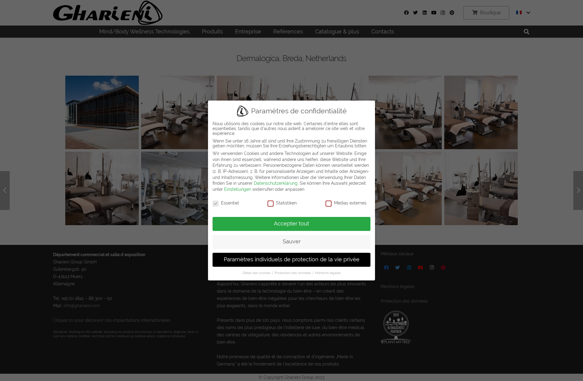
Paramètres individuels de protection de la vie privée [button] (292, 259)
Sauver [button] (292, 242)
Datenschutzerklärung (276, 183)
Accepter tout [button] (291, 224)
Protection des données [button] (293, 273)
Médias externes (350, 203)
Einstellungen (237, 189)
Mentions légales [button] (328, 273)
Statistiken (286, 203)
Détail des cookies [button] (257, 273)
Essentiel (230, 203)
